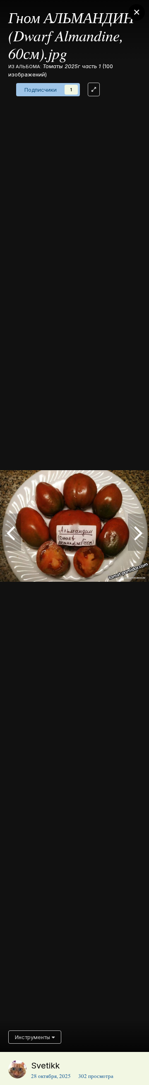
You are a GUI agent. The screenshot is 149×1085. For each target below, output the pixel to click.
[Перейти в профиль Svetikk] (17, 1069)
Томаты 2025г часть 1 (72, 66)
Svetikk (45, 1066)
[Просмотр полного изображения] (94, 89)
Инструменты (33, 1037)
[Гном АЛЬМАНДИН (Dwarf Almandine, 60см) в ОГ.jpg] (10, 532)
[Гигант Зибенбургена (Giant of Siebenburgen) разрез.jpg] (138, 532)
